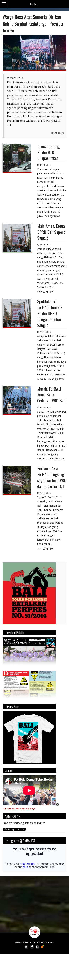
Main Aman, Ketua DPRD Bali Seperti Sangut (51, 232)
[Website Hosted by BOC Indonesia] (43, 946)
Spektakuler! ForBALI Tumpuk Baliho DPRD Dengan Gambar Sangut (49, 313)
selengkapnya (57, 132)
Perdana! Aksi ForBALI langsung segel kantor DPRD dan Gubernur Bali (51, 477)
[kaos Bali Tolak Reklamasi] (29, 737)
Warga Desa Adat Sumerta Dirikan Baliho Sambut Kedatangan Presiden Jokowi (33, 23)
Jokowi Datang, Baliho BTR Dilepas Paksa (48, 152)
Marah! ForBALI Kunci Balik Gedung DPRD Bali (51, 394)
